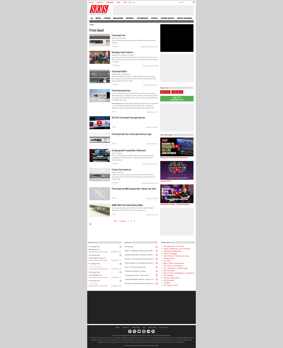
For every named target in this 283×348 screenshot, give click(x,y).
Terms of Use (163, 327)
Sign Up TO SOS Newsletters (177, 98)
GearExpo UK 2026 (165, 181)
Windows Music (169, 258)
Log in (91, 2)
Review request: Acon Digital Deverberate (140, 263)
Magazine (118, 18)
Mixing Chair (129, 247)
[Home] (99, 9)
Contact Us (125, 327)
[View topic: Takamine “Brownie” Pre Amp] (157, 271)
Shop (118, 2)
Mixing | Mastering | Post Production (98, 252)
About (118, 327)
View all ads (165, 92)
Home (92, 18)
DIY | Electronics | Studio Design (175, 268)
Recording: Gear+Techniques (174, 246)
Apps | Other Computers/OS (174, 263)
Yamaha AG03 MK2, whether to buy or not (139, 279)
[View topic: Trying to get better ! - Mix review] (157, 275)
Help (125, 2)
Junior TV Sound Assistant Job (135, 267)
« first (115, 221)
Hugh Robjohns (93, 266)
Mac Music (167, 261)
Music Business (184, 18)
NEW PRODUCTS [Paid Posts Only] (176, 256)
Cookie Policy (136, 327)
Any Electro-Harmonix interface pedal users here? (140, 259)
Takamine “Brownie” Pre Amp (135, 271)
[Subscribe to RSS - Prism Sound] (123, 225)
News (98, 18)
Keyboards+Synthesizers (172, 251)
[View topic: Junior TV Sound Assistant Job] (157, 267)
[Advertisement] (176, 117)
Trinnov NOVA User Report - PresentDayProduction (174, 204)
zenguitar (92, 284)
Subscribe (109, 2)
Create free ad (177, 92)
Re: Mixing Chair (94, 247)
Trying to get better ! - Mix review (137, 275)
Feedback (167, 283)
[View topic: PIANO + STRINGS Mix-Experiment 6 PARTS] (157, 251)
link (123, 41)
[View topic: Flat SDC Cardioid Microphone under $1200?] (157, 284)
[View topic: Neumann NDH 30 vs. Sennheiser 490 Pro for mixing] (157, 255)
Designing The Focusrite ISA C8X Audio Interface (174, 157)
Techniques (142, 18)
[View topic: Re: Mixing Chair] (120, 247)
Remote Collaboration (171, 278)
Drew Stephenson (94, 275)
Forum (107, 18)
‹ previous (122, 221)
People (154, 18)
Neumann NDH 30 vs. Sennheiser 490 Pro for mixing (140, 255)
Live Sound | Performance (173, 266)
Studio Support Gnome (96, 258)
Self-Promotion (169, 280)
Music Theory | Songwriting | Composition (179, 273)
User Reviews (168, 275)
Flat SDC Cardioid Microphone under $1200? (140, 283)
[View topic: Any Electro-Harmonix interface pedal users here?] (157, 259)
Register (100, 2)
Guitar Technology (170, 253)
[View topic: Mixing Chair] (157, 247)
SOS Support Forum (171, 285)
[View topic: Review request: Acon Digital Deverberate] (157, 263)
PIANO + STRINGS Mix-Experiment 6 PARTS (139, 251)
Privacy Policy (152, 327)
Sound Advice (167, 18)
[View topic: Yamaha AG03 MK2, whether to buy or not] (157, 279)
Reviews (130, 18)
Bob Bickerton (93, 249)
